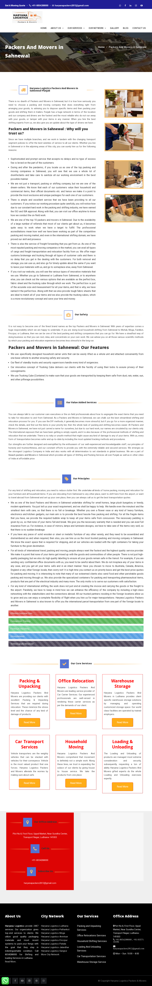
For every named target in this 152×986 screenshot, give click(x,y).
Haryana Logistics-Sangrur (54, 951)
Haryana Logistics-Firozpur (54, 940)
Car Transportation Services (91, 956)
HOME (44, 28)
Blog (125, 28)
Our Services (75, 28)
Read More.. (10, 961)
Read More (29, 722)
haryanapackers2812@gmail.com (72, 5)
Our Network (96, 28)
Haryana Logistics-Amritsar (54, 936)
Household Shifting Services (92, 941)
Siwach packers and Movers (22, 455)
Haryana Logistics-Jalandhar (55, 947)
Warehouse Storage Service (91, 962)
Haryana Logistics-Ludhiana (54, 926)
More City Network (50, 954)
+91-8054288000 (40, 5)
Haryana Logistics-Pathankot (55, 929)
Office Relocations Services (91, 935)
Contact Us (139, 28)
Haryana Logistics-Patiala (53, 943)
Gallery (114, 28)
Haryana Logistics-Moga (53, 933)
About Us (56, 28)
